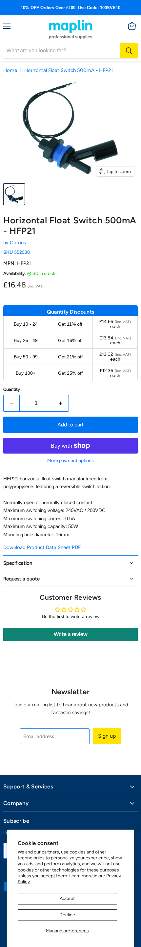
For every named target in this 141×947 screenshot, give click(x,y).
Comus (18, 243)
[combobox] (61, 50)
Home (10, 70)
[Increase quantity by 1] (61, 403)
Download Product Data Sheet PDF (42, 547)
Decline (67, 915)
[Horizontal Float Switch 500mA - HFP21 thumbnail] (14, 194)
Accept (67, 898)
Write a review (71, 634)
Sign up (107, 736)
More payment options (70, 460)
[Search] (129, 50)
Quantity (11, 389)
